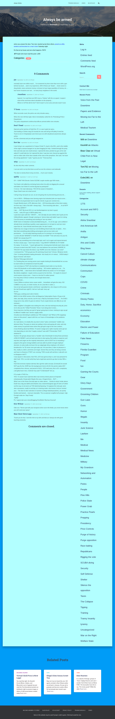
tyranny (84, 624)
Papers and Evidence (90, 111)
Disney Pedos (87, 299)
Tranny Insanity (87, 618)
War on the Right (88, 635)
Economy (84, 316)
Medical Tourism (88, 127)
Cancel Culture (87, 254)
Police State (86, 500)
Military (83, 462)
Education (85, 321)
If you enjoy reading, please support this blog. (90, 193)
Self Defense (86, 574)
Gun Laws (85, 400)
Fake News (85, 338)
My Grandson (86, 467)
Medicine (84, 456)
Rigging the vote (88, 557)
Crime (28, 58)
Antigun (84, 237)
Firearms (84, 344)
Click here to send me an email (88, 89)
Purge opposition (88, 540)
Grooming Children (89, 394)
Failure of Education (89, 333)
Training (84, 613)
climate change (87, 259)
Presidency (85, 523)
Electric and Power (89, 327)
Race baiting (86, 546)
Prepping (84, 517)
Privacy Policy (67, 710)
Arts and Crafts (87, 242)
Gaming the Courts (89, 372)
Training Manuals (73, 3)
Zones (83, 3)
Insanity (84, 422)
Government (86, 388)
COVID (83, 282)
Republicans (86, 551)
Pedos (83, 484)
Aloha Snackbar (88, 220)
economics (85, 310)
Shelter (83, 579)
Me (81, 439)
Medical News (87, 450)
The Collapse (86, 601)
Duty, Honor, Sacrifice (90, 304)
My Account (56, 710)
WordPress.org (87, 66)
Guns (83, 405)
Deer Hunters (82, 676)
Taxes (83, 596)
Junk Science (86, 428)
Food (82, 360)
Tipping (83, 607)
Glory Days (85, 383)
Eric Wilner (18, 404)
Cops (82, 276)
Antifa (83, 231)
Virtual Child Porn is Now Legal (90, 156)
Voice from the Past (89, 100)
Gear (82, 377)
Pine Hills (84, 495)
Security (84, 568)
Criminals (84, 293)
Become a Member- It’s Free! (31, 710)
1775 (82, 204)
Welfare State (87, 641)
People (83, 489)
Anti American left (88, 226)
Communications (88, 265)
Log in (83, 49)
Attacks (94, 145)
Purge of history (88, 534)
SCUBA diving (87, 562)
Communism (86, 271)
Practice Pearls (87, 512)
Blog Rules (91, 3)
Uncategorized (87, 630)
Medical (84, 445)
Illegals (83, 417)
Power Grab (86, 506)
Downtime (85, 105)
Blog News (85, 248)
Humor (83, 411)
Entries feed (86, 55)
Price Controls (87, 529)
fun (81, 366)
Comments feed (88, 61)
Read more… (24, 693)
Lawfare (84, 433)
